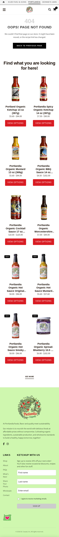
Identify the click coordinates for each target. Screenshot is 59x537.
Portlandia (34, 2)
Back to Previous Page (29, 45)
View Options (15, 123)
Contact (6, 495)
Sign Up (36, 506)
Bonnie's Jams (50, 2)
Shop (5, 461)
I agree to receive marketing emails (33, 499)
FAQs (5, 469)
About (5, 465)
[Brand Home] (4, 2)
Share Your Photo (5, 484)
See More (29, 376)
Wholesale (7, 491)
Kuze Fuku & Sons (17, 2)
